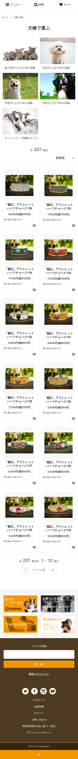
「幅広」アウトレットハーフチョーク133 (58, 271)
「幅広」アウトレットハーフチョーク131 (58, 335)
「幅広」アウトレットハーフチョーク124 (58, 528)
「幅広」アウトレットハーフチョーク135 (58, 206)
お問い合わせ (39, 719)
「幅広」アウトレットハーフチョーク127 (19, 464)
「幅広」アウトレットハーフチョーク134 (19, 271)
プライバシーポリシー (39, 732)
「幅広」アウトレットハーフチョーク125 (19, 528)
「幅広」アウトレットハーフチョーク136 (19, 206)
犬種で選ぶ (19, 17)
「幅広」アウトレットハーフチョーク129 (19, 399)
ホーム (5, 17)
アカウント (39, 700)
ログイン (39, 713)
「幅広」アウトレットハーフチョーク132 (19, 335)
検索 (41, 4)
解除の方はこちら (39, 674)
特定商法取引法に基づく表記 (39, 726)
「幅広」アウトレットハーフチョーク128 (58, 399)
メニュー (14, 4)
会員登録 (39, 706)
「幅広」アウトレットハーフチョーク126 (58, 464)
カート (67, 4)
